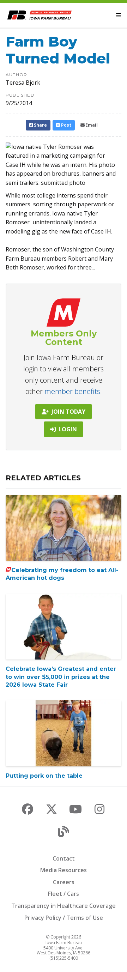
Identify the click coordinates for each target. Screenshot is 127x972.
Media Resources (63, 870)
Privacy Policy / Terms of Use (63, 918)
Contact (64, 858)
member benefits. (73, 391)
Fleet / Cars (63, 894)
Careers (63, 882)
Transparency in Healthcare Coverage (63, 906)
